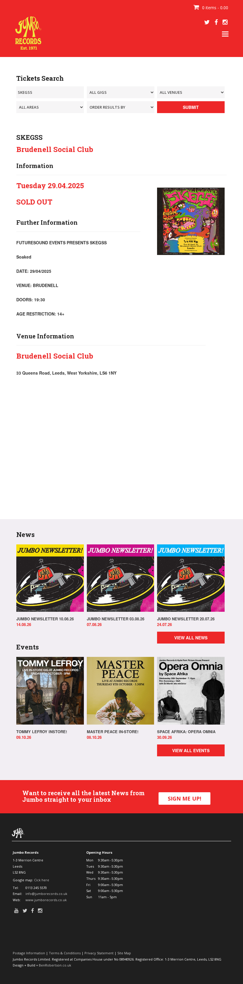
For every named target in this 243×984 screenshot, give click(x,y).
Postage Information (29, 953)
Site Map (124, 953)
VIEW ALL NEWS (190, 638)
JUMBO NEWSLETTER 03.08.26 (115, 619)
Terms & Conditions (65, 953)
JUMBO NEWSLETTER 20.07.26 (186, 619)
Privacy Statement (98, 953)
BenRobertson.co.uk (55, 965)
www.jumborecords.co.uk (46, 900)
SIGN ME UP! (184, 798)
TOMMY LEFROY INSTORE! (41, 731)
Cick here (41, 880)
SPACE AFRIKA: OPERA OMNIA (186, 731)
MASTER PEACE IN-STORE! (112, 731)
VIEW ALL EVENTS (191, 750)
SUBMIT (191, 107)
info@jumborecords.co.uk (46, 893)
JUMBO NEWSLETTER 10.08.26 (45, 619)
